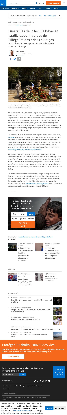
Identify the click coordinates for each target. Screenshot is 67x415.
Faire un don (53, 3)
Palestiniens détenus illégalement (37, 183)
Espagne (56, 8)
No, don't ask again (50, 16)
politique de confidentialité (21, 411)
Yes (40, 16)
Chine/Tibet (47, 8)
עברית (29, 25)
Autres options (60, 408)
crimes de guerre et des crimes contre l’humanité (24, 149)
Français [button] (41, 3)
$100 (23, 214)
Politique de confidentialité (27, 386)
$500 (14, 218)
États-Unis (32, 8)
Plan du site (39, 386)
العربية (21, 25)
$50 (14, 214)
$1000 (23, 218)
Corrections (15, 386)
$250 (31, 214)
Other (31, 218)
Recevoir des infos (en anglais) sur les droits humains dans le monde (22, 369)
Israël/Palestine (15, 8)
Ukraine (24, 8)
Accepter (49, 408)
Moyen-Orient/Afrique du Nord (42, 237)
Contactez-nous (7, 386)
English (17, 25)
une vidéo (11, 137)
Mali (40, 8)
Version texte (6, 389)
